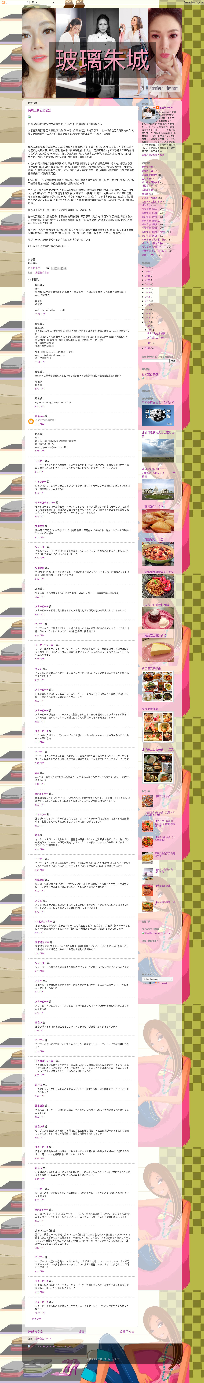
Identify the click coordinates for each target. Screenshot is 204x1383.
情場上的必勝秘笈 (39, 110)
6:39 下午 (39, 1075)
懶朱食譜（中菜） (151, 209)
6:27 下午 (39, 1271)
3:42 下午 (39, 1013)
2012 (147, 322)
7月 (150, 330)
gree (37, 773)
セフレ (38, 669)
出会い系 (39, 1126)
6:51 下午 (39, 680)
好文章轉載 (147, 167)
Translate (164, 983)
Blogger (110, 1359)
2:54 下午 (39, 424)
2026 (147, 267)
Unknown (40, 416)
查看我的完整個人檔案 (153, 155)
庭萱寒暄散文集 (149, 198)
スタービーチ (42, 606)
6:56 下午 (39, 493)
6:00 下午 (39, 537)
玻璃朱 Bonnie (166, 107)
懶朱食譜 (146, 205)
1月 (150, 343)
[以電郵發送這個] (53, 268)
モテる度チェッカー (45, 502)
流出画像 (39, 1106)
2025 (147, 272)
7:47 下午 (39, 742)
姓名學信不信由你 (151, 182)
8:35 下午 (39, 849)
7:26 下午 (39, 1051)
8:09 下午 (39, 826)
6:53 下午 (39, 635)
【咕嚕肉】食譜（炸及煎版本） (165, 838)
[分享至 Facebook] (62, 268)
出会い (38, 1022)
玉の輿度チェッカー (45, 1061)
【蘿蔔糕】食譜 (163, 796)
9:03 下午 (39, 1292)
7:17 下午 (39, 763)
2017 (147, 301)
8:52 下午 (39, 1117)
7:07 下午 (39, 659)
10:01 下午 (40, 1313)
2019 (147, 292)
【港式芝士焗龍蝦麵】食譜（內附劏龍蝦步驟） (165, 824)
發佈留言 (36, 1319)
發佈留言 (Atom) (43, 1338)
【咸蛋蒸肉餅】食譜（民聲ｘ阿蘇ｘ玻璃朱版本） (159, 813)
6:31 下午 (39, 1138)
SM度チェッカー (43, 921)
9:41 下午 (39, 389)
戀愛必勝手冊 (42, 272)
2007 (147, 326)
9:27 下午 (39, 891)
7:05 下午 (39, 992)
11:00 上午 (40, 362)
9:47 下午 (39, 912)
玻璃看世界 (147, 190)
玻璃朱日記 (147, 186)
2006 (147, 348)
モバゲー (39, 461)
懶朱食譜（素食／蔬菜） (154, 232)
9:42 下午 (39, 406)
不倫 (37, 835)
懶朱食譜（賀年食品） (153, 243)
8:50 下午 (39, 933)
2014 (147, 313)
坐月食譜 (146, 178)
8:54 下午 (39, 971)
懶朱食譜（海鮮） (151, 228)
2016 (147, 305)
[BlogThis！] (56, 268)
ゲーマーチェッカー (45, 645)
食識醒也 (146, 194)
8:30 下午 (39, 1221)
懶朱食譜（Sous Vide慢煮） (155, 251)
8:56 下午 (39, 722)
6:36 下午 (39, 701)
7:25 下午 (39, 597)
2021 (147, 284)
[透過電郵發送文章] (47, 268)
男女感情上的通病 (156, 337)
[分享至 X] (59, 268)
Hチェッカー (41, 794)
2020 (147, 288)
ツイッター (40, 481)
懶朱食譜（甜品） (151, 236)
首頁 (81, 1332)
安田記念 (39, 526)
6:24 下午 (39, 579)
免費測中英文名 (149, 175)
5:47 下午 (39, 1096)
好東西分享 (147, 171)
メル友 (38, 981)
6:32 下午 (39, 615)
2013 (147, 318)
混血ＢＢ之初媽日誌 (152, 201)
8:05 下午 (39, 1200)
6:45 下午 (39, 517)
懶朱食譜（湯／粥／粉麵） (155, 239)
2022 (147, 280)
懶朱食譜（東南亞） (152, 221)
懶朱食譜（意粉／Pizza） (154, 247)
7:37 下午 (39, 953)
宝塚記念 (39, 880)
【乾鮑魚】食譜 (163, 886)
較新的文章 (35, 1332)
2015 (147, 309)
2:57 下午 (39, 451)
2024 (147, 276)
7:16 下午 (39, 784)
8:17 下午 (39, 1179)
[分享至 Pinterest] (65, 268)
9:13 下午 (39, 870)
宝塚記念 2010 (42, 942)
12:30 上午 (40, 314)
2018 (147, 297)
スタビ (38, 901)
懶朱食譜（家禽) (150, 224)
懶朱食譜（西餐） (151, 217)
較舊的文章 (127, 1332)
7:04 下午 (39, 558)
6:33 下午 (39, 1158)
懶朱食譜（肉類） (151, 213)
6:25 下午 (39, 472)
